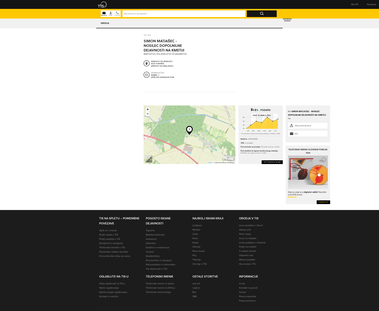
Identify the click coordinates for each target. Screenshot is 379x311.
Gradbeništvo (153, 256)
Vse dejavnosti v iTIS (156, 269)
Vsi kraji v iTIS (199, 264)
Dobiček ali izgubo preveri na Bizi (254, 153)
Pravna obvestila (247, 296)
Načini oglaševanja (109, 287)
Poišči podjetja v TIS (109, 239)
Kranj (195, 238)
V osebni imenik (247, 251)
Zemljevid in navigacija (111, 243)
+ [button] (148, 109)
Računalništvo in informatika (160, 264)
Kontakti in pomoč (248, 287)
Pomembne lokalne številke (113, 251)
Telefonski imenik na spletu (160, 283)
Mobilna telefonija (155, 234)
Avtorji (242, 292)
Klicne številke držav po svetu (114, 256)
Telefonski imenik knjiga (158, 292)
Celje (195, 234)
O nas (242, 283)
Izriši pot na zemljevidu (162, 66)
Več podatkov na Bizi (272, 162)
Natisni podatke (247, 259)
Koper (195, 242)
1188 (194, 296)
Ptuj (194, 255)
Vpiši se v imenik (108, 230)
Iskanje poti (245, 229)
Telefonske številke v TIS (112, 247)
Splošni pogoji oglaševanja (113, 292)
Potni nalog (245, 234)
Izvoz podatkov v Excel (251, 225)
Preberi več (323, 202)
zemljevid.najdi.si (303, 125)
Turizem (150, 251)
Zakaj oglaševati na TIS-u (112, 283)
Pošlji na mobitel (247, 246)
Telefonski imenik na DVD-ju (160, 287)
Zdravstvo (151, 243)
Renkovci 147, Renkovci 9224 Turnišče (161, 62)
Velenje (196, 246)
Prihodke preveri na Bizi (270, 146)
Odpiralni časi (246, 255)
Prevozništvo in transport (159, 260)
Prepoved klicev (247, 300)
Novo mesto (198, 251)
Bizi (296, 133)
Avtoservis (151, 239)
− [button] (148, 114)
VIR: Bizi (147, 35)
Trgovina (150, 230)
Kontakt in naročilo (108, 296)
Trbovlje (196, 259)
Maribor (196, 229)
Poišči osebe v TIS (108, 234)
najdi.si (196, 287)
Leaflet (209, 162)
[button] (104, 4)
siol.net (196, 283)
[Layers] (148, 159)
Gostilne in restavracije (157, 247)
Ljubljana (197, 225)
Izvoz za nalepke (247, 238)
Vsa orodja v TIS (247, 264)
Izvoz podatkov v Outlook (252, 242)
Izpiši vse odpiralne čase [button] (162, 77)
